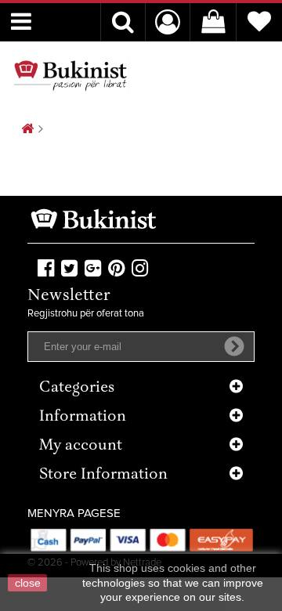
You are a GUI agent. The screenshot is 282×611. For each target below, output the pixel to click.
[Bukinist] (70, 75)
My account (80, 446)
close (28, 583)
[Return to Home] (27, 129)
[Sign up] (234, 346)
